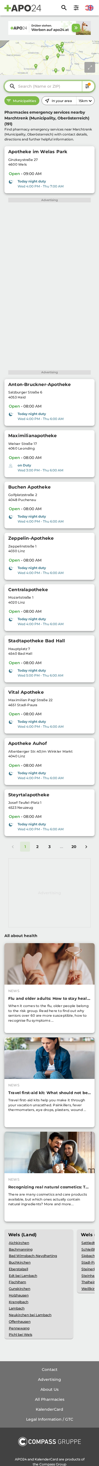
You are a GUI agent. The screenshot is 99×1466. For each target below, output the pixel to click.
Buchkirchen (20, 1262)
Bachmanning (20, 1249)
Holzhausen (19, 1295)
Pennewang (19, 1328)
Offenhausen (20, 1321)
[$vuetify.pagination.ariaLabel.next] (86, 847)
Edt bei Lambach (23, 1276)
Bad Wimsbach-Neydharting (33, 1256)
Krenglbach (18, 1302)
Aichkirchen (19, 1243)
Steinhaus (89, 1276)
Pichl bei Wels (20, 1334)
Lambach (16, 1308)
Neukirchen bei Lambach (30, 1315)
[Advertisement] (49, 892)
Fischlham (17, 1282)
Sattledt (88, 1243)
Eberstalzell (18, 1269)
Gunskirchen (19, 1289)
